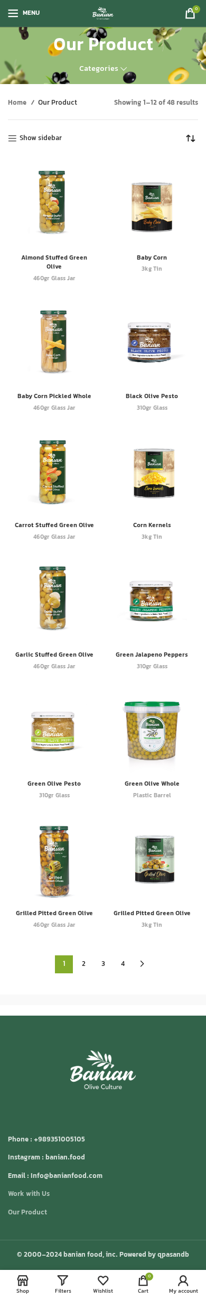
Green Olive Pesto (54, 784)
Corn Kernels (152, 525)
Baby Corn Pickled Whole (54, 396)
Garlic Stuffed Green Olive (54, 655)
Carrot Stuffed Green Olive (54, 525)
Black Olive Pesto (152, 396)
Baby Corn (152, 258)
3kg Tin (152, 269)
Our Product (27, 1213)
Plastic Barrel (152, 796)
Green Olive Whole (152, 784)
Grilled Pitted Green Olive (54, 913)
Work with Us (29, 1194)
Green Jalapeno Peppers (152, 655)
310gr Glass (152, 408)
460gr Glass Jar (54, 279)
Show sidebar (41, 138)
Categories (98, 69)
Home (18, 103)
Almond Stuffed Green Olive (54, 263)
